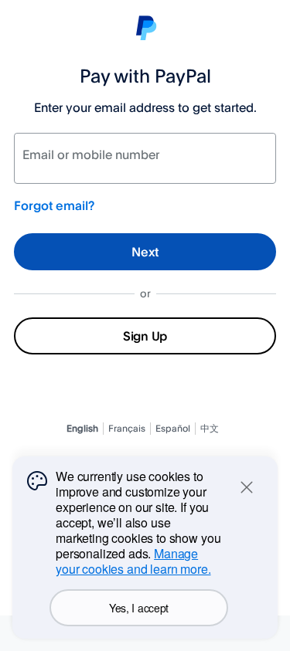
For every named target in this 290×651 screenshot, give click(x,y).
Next (145, 251)
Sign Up (145, 336)
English (82, 428)
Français (126, 428)
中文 (209, 428)
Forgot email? (54, 205)
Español (172, 428)
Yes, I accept (139, 607)
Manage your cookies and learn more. (133, 561)
